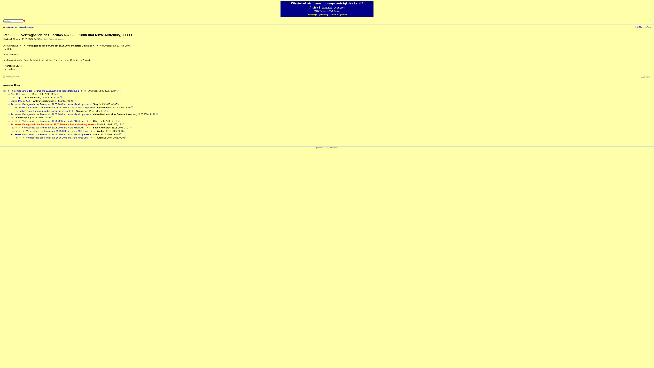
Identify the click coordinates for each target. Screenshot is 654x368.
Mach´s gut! (16, 97)
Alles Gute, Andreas (20, 94)
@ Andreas (60, 39)
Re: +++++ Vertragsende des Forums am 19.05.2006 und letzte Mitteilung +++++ (51, 104)
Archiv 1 (323, 14)
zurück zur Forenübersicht (20, 27)
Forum (344, 14)
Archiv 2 (334, 14)
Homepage (312, 14)
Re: (13, 117)
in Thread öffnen (644, 27)
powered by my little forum (327, 148)
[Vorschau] (118, 91)
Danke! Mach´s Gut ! (21, 101)
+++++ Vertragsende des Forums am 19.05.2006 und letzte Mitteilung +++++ (46, 91)
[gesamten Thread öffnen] (120, 91)
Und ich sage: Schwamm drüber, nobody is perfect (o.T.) (46, 111)
